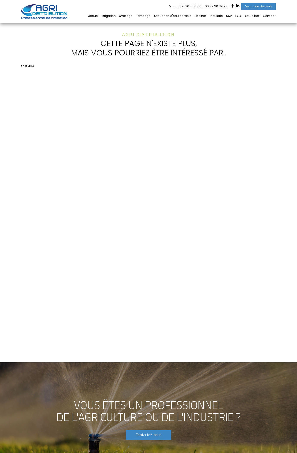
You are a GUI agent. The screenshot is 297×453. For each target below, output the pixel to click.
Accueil (93, 16)
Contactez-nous (148, 434)
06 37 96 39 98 (216, 6)
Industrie (216, 16)
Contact (269, 16)
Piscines (201, 16)
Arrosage (125, 16)
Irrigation (109, 16)
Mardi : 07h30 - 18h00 (185, 6)
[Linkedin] (237, 6)
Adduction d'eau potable (172, 16)
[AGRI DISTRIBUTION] (44, 18)
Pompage (143, 16)
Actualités (252, 16)
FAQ (238, 16)
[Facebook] (232, 6)
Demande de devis (258, 6)
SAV (229, 16)
